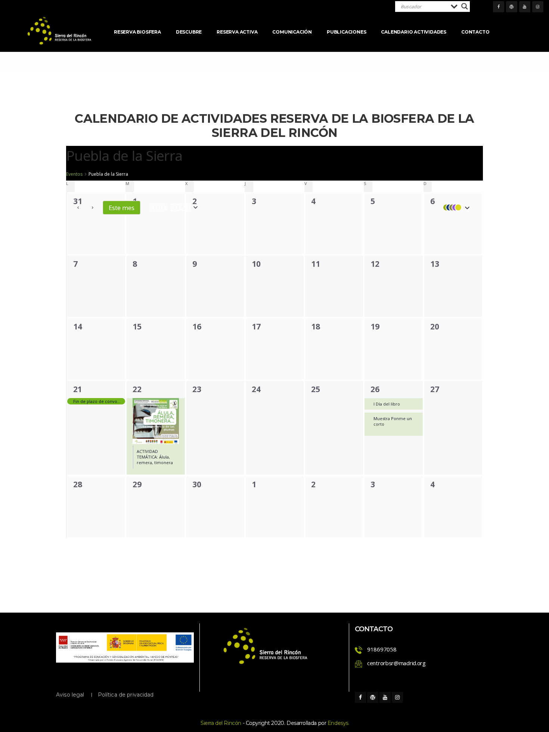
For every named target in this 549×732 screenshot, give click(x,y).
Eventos (74, 174)
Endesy (338, 723)
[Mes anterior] (78, 207)
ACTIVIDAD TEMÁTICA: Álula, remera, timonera (155, 456)
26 (374, 389)
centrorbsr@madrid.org (396, 663)
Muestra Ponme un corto (392, 421)
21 (77, 389)
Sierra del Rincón (221, 723)
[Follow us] (498, 6)
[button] (454, 207)
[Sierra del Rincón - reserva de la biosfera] (59, 30)
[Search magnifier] (464, 6)
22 (137, 389)
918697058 (381, 649)
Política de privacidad (126, 695)
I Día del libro (386, 404)
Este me (121, 207)
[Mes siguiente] (92, 207)
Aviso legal (70, 695)
